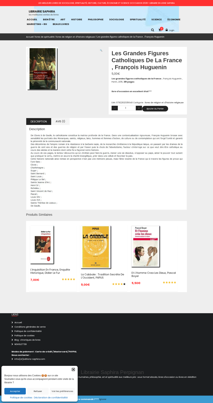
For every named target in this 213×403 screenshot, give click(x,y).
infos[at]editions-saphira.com (29, 359)
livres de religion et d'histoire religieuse (75, 36)
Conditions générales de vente (30, 326)
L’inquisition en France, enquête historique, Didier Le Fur (50, 271)
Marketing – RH (37, 24)
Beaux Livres (61, 24)
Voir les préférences (62, 391)
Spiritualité (138, 19)
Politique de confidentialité (28, 331)
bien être (49, 19)
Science (156, 19)
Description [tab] (39, 121)
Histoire (76, 19)
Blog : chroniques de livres (27, 339)
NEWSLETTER (20, 344)
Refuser (38, 391)
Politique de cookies (21, 397)
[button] (73, 369)
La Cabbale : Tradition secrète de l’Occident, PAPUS (102, 276)
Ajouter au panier (155, 108)
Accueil (32, 19)
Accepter (15, 391)
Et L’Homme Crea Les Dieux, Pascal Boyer (154, 274)
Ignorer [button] (102, 399)
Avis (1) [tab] (60, 121)
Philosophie (95, 19)
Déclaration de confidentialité (51, 397)
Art (62, 19)
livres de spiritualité (44, 36)
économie (174, 19)
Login (171, 30)
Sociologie (116, 19)
